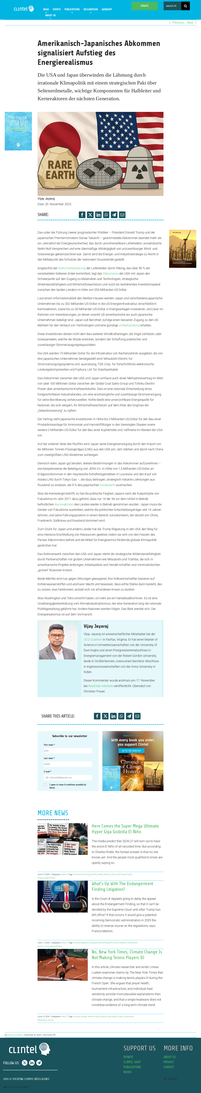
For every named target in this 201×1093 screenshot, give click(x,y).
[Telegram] (114, 215)
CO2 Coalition (93, 639)
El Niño (94, 874)
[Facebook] (82, 215)
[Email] (122, 215)
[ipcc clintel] (18, 113)
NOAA (106, 874)
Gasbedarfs (107, 485)
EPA (110, 942)
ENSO (100, 874)
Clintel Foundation (14, 1035)
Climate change (80, 1016)
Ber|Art (172, 1079)
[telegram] (39, 1063)
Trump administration (53, 946)
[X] (90, 215)
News (63, 874)
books (127, 1072)
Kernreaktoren (64, 504)
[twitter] (24, 1063)
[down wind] (182, 231)
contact (169, 1067)
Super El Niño (49, 878)
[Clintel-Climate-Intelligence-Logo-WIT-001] (24, 6)
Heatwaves (129, 1016)
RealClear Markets (100, 686)
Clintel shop (132, 1062)
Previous (178, 22)
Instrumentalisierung (72, 268)
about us (170, 1057)
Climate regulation (81, 942)
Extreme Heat (93, 1016)
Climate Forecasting (81, 874)
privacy (169, 1062)
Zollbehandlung (129, 325)
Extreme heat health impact (111, 1016)
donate (128, 1057)
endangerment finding (99, 942)
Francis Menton (119, 942)
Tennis (51, 1020)
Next (190, 22)
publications (132, 1067)
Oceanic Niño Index (118, 874)
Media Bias (42, 1020)
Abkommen (111, 273)
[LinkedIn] (98, 215)
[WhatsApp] (106, 215)
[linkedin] (32, 1063)
